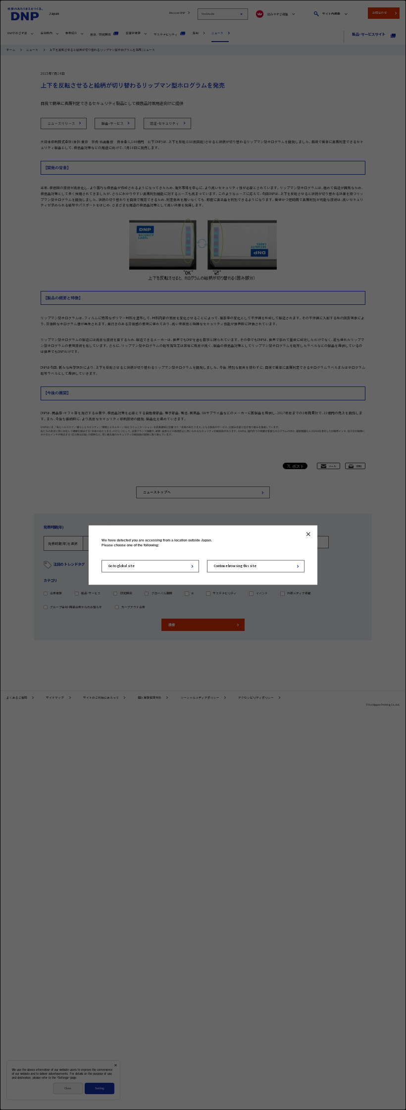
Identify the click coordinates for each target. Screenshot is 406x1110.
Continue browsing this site (235, 565)
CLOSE (308, 533)
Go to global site (121, 565)
